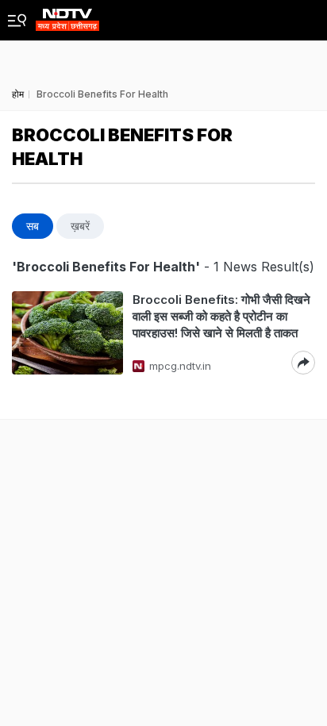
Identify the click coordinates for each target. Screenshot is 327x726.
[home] (67, 15)
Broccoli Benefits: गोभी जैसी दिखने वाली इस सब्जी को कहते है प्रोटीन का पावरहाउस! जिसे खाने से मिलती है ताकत (221, 316)
